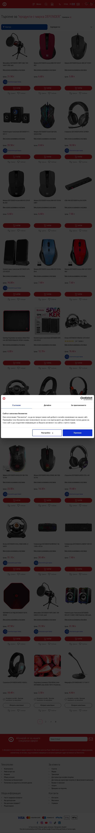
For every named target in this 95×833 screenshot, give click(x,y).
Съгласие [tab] (16, 405)
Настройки (45, 433)
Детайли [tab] (47, 405)
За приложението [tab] (78, 405)
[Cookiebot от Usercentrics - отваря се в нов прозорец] (82, 398)
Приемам (77, 433)
